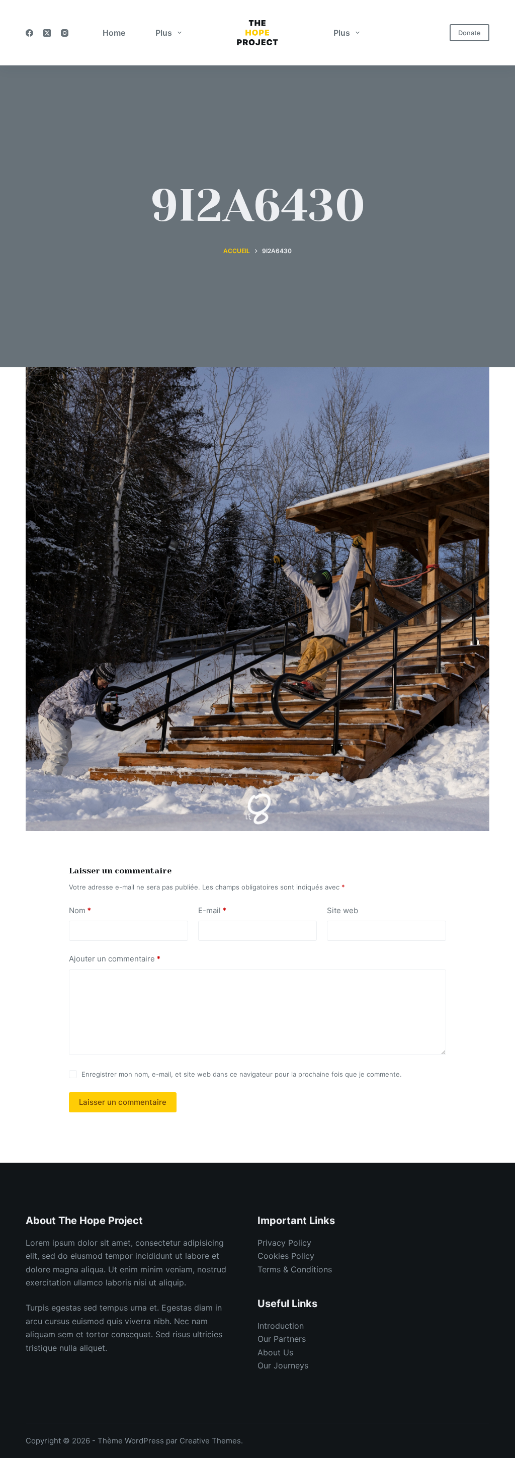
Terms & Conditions (295, 1269)
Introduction (281, 1326)
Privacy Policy (284, 1243)
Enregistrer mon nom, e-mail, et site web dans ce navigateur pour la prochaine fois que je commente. (241, 1074)
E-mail (212, 910)
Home (114, 33)
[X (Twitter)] (47, 33)
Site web (342, 910)
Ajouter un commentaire (114, 958)
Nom (80, 910)
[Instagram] (64, 33)
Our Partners (282, 1339)
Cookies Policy (286, 1256)
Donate (469, 33)
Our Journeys (283, 1365)
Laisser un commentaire (122, 1102)
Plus (163, 33)
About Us (275, 1352)
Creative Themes (210, 1440)
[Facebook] (29, 33)
